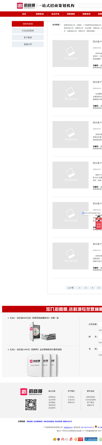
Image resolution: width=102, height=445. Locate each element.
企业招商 (88, 28)
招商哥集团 (91, 31)
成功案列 (52, 408)
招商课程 (71, 14)
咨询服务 (52, 402)
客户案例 (28, 37)
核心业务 (52, 391)
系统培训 (52, 405)
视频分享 (28, 44)
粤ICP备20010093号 (87, 427)
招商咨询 (86, 14)
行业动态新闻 (28, 31)
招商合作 (71, 402)
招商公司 (81, 31)
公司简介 (71, 397)
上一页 (70, 288)
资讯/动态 (90, 391)
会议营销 (52, 400)
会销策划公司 (72, 31)
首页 (24, 14)
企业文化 (71, 400)
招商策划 (40, 14)
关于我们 (71, 391)
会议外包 (55, 14)
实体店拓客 (58, 421)
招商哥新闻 (28, 24)
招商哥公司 (79, 28)
